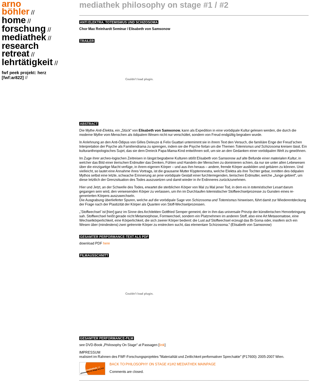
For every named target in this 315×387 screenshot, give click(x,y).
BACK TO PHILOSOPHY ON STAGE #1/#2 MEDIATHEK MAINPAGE (163, 364)
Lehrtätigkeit (27, 62)
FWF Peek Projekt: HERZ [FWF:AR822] (24, 75)
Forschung (24, 29)
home (14, 20)
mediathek (24, 37)
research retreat (20, 50)
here (106, 243)
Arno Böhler (15, 8)
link (162, 345)
